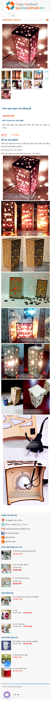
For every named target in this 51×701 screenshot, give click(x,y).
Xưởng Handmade (12, 533)
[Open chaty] (7, 694)
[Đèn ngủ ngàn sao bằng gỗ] (6, 75)
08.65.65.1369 (10, 542)
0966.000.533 (10, 537)
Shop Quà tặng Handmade (12, 687)
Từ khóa (15, 135)
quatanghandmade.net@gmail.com (17, 529)
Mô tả (4, 135)
